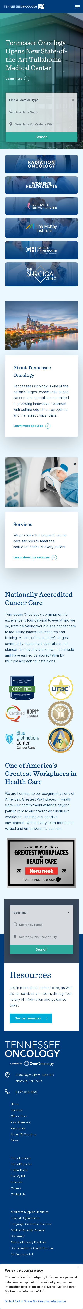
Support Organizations (25, 1218)
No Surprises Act (22, 1254)
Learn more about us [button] (28, 426)
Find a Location (20, 1158)
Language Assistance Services (31, 1224)
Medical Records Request (28, 1230)
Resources (18, 1128)
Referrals (17, 1182)
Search (47, 137)
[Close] (79, 1267)
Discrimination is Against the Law (32, 1248)
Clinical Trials (19, 1116)
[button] (77, 7)
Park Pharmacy (20, 1122)
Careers (16, 1188)
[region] (41, 1286)
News (15, 1140)
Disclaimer (18, 1236)
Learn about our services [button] (31, 557)
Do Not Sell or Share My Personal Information (35, 1301)
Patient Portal (19, 1170)
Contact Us (18, 1194)
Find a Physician (21, 1164)
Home (15, 1104)
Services (16, 1110)
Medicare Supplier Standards (30, 1212)
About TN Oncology (24, 1134)
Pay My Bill (18, 1176)
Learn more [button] (14, 78)
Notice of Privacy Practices (29, 1242)
